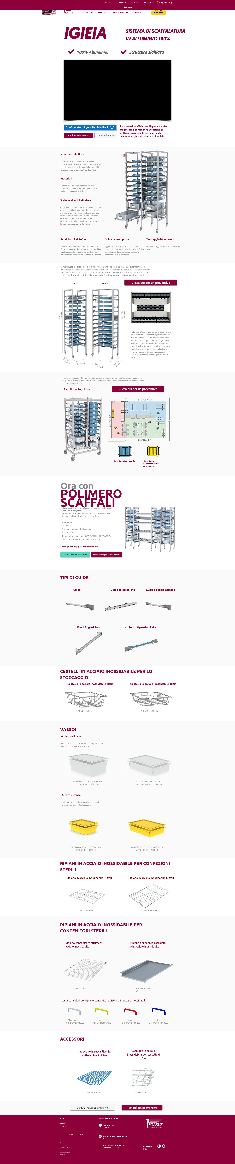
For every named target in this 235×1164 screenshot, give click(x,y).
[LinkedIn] (159, 1146)
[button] (122, 12)
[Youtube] (163, 1146)
